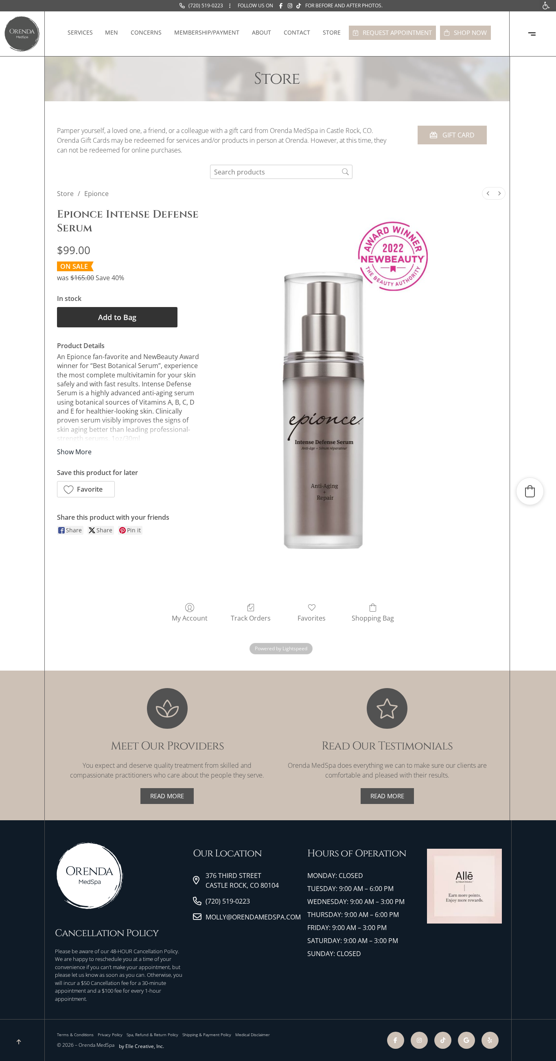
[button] (86, 489)
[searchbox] (281, 172)
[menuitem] (488, 193)
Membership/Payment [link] (206, 32)
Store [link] (332, 32)
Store (65, 193)
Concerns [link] (146, 32)
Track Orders (251, 618)
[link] (201, 5)
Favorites (312, 618)
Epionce (96, 193)
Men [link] (111, 32)
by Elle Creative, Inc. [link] (141, 1046)
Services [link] (80, 32)
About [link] (261, 32)
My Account (190, 618)
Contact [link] (297, 32)
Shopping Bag (373, 618)
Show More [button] (74, 451)
